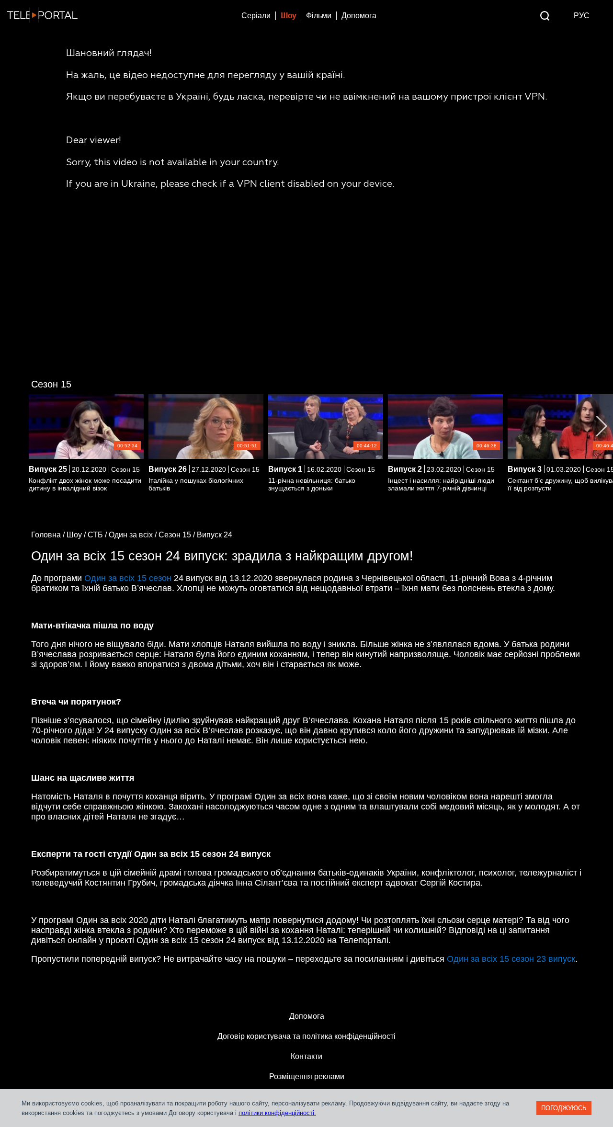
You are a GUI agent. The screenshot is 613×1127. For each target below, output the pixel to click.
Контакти (306, 1056)
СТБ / (98, 535)
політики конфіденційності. (277, 1112)
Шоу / (77, 535)
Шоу (288, 15)
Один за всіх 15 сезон (127, 578)
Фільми (318, 15)
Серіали (256, 15)
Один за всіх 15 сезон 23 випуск (511, 959)
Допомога (358, 15)
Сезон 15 (51, 384)
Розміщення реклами (306, 1076)
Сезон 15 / (178, 535)
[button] (601, 426)
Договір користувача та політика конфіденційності (306, 1036)
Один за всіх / (134, 535)
